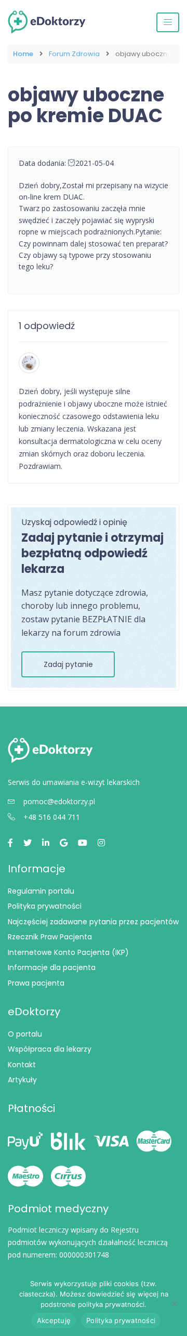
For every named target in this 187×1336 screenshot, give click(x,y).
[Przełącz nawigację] (167, 22)
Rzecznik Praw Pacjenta (50, 937)
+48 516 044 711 (51, 817)
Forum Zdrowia (74, 54)
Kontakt (22, 1064)
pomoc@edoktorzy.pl (59, 801)
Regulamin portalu (41, 891)
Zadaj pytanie (68, 664)
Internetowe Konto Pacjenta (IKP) (68, 952)
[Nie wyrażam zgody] (174, 1303)
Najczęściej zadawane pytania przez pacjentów (93, 921)
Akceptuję (54, 1320)
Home (23, 54)
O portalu (25, 1034)
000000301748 (84, 1255)
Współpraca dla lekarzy (49, 1049)
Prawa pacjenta (36, 983)
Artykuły (22, 1080)
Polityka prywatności (45, 906)
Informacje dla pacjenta (52, 967)
